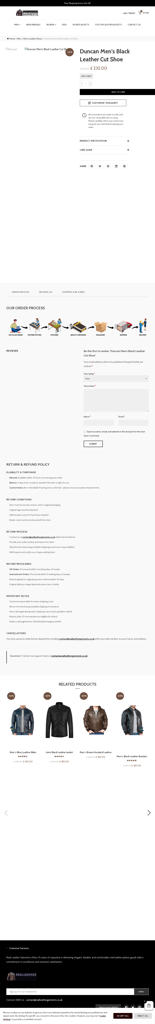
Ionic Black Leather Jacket (59, 752)
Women (51, 24)
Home (12, 38)
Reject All (143, 1015)
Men (17, 24)
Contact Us (134, 24)
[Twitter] (100, 166)
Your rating (89, 373)
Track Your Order (108, 1007)
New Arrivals (33, 24)
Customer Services (19, 948)
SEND (141, 991)
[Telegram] (124, 166)
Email (122, 416)
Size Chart (86, 76)
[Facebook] (92, 166)
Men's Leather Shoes (32, 38)
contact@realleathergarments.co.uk (38, 537)
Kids (64, 24)
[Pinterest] (108, 166)
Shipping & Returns (73, 292)
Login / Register (129, 13)
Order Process (20, 292)
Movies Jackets (81, 24)
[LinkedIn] (116, 166)
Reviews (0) (45, 292)
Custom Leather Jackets (108, 24)
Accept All (123, 1015)
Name (87, 416)
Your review (90, 385)
